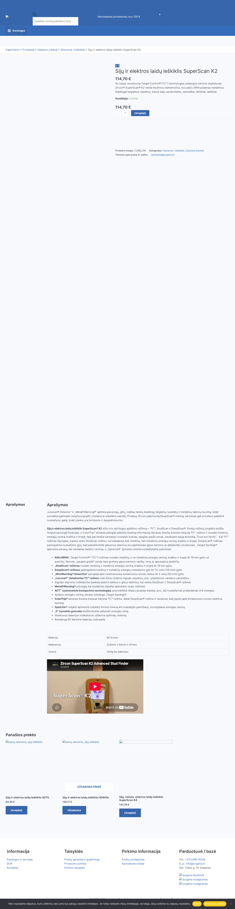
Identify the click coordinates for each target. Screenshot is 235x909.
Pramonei (130, 30)
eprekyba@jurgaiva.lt (163, 154)
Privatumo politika (75, 863)
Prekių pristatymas (133, 859)
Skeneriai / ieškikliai (173, 150)
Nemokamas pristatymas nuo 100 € (119, 16)
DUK (9, 863)
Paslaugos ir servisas (20, 859)
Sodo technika (81, 30)
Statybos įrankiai (57, 30)
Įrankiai (37, 30)
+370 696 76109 (195, 859)
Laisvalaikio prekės (152, 30)
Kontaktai (12, 867)
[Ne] (230, 904)
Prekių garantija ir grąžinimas (82, 859)
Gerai (197, 903)
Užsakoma (74, 810)
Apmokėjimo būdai (133, 863)
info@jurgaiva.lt (195, 863)
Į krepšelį (140, 113)
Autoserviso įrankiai (107, 30)
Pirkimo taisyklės (74, 867)
